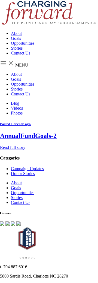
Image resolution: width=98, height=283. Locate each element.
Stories (17, 48)
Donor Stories (23, 173)
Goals (16, 38)
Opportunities (22, 43)
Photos (17, 113)
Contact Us (20, 53)
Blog (15, 103)
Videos (17, 108)
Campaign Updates (27, 168)
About (16, 33)
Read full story (12, 147)
